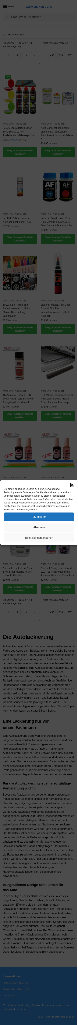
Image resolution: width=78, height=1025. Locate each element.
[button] (72, 485)
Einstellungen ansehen (39, 537)
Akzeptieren (39, 516)
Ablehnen (39, 527)
